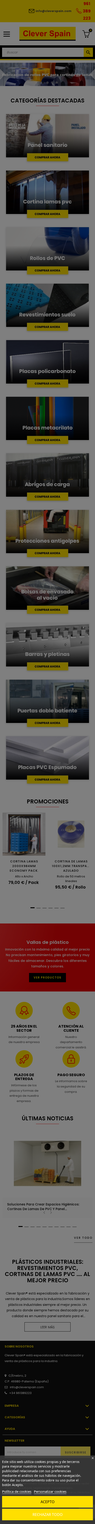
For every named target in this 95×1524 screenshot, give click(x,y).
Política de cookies (16, 1491)
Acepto (48, 1501)
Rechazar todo (48, 1514)
